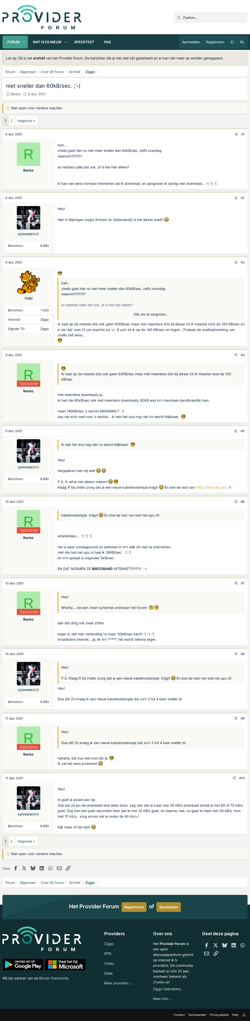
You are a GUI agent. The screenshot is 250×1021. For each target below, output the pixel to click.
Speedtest (84, 42)
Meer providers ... (118, 983)
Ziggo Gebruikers (167, 989)
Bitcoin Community (54, 978)
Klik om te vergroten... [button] (151, 314)
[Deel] (236, 134)
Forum (13, 42)
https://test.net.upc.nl (213, 487)
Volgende (24, 121)
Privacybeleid (219, 1015)
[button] (24, 42)
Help (235, 1015)
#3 (243, 262)
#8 (243, 654)
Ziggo (109, 944)
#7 (243, 583)
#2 (243, 198)
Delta (108, 973)
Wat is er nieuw (47, 42)
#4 (243, 355)
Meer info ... (162, 999)
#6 (243, 502)
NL (242, 42)
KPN (107, 953)
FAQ (107, 42)
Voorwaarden (197, 1015)
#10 (242, 778)
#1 (243, 134)
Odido (109, 963)
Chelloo (159, 982)
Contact (179, 1015)
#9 (243, 718)
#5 (243, 431)
